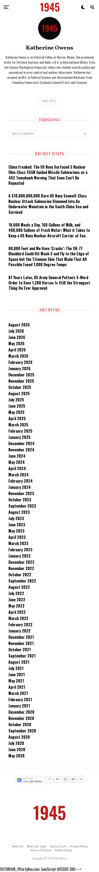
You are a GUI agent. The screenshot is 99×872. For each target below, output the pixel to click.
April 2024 (17, 468)
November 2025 (21, 381)
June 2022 (16, 599)
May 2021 (16, 681)
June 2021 (16, 674)
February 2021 (20, 699)
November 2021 (21, 643)
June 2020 (16, 749)
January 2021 (19, 706)
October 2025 (19, 387)
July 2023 (16, 518)
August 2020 (19, 737)
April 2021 (16, 687)
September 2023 (22, 506)
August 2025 (19, 393)
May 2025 (16, 412)
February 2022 (20, 624)
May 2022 (16, 606)
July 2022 (16, 593)
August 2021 (18, 662)
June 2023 (16, 525)
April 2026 (17, 350)
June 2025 (16, 406)
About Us (18, 846)
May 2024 (16, 462)
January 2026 (19, 368)
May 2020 (16, 756)
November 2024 (21, 450)
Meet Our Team (36, 846)
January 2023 (19, 556)
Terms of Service (40, 850)
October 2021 (19, 649)
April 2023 (17, 537)
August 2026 (19, 325)
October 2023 (19, 500)
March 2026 (18, 356)
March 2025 (18, 425)
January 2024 (19, 487)
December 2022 (21, 562)
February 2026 (20, 362)
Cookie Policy (63, 850)
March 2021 (18, 693)
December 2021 (21, 637)
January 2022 (19, 631)
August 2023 (19, 512)
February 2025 (20, 431)
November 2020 (21, 718)
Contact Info (58, 846)
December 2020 (21, 712)
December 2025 (21, 375)
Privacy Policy (78, 846)
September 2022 (22, 581)
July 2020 (16, 743)
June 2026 (16, 337)
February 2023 (20, 550)
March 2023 (18, 543)
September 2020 (22, 731)
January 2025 (19, 437)
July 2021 (16, 668)
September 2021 (22, 656)
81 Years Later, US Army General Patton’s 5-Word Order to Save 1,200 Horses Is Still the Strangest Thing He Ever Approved (49, 283)
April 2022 (17, 612)
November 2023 (21, 493)
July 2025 (16, 400)
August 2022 (19, 587)
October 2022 (19, 574)
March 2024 (18, 475)
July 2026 (16, 331)
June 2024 (16, 456)
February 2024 (20, 481)
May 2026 (16, 343)
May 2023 (16, 531)
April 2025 (17, 418)
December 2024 (21, 443)
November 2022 (21, 568)
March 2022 (18, 618)
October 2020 (19, 724)
